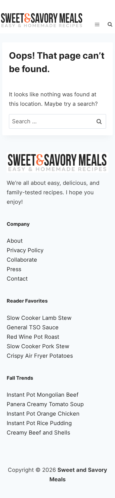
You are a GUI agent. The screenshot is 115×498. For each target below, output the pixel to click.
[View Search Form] (110, 24)
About (15, 240)
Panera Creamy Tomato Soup (45, 404)
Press (14, 269)
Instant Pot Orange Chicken (43, 413)
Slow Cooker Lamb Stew (39, 318)
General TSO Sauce (33, 327)
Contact (17, 278)
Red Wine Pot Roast (33, 336)
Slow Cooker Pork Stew (38, 346)
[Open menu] (97, 24)
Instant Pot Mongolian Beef (42, 394)
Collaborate (22, 259)
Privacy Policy (25, 250)
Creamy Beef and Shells (38, 432)
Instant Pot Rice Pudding (39, 423)
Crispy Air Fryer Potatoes (40, 355)
